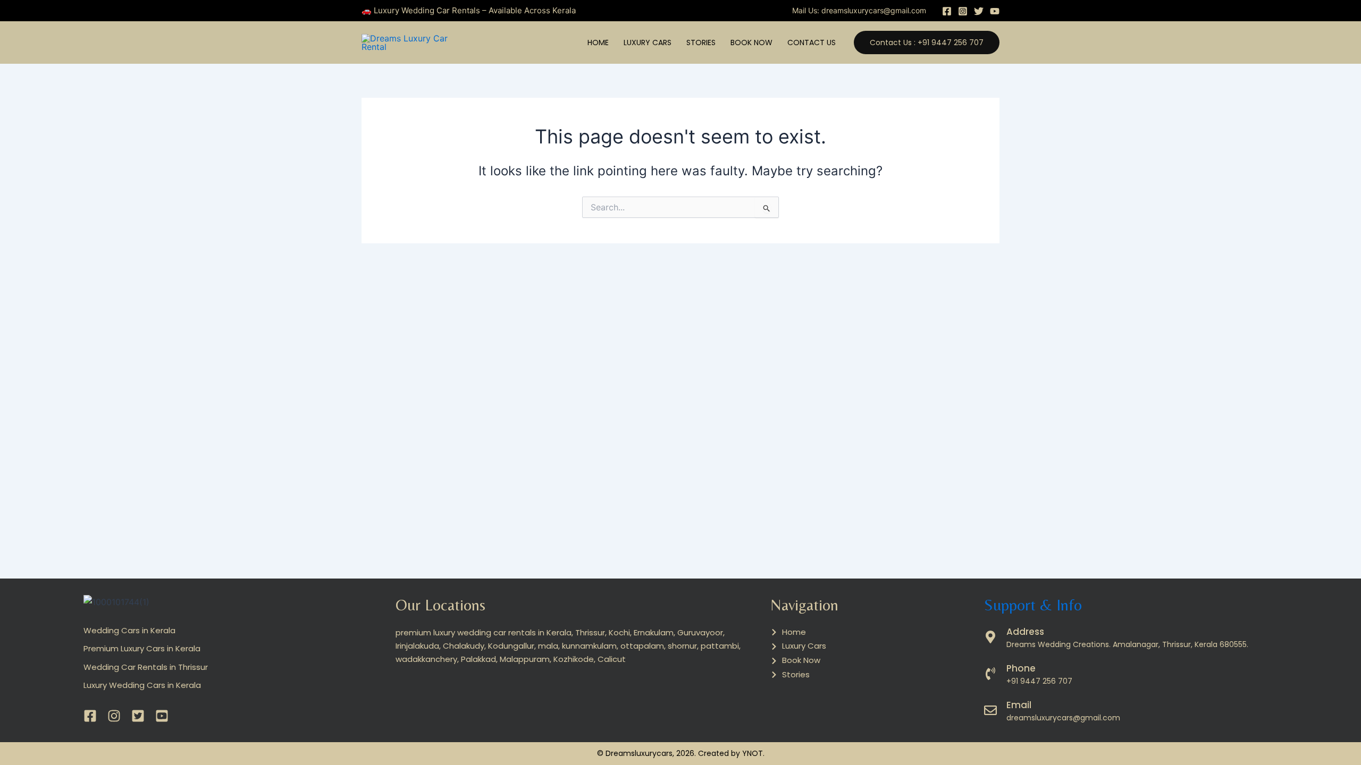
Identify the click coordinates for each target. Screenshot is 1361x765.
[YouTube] (994, 11)
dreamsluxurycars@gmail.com (873, 10)
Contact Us (811, 42)
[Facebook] (947, 11)
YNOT (752, 753)
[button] (926, 42)
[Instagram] (963, 11)
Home (598, 42)
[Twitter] (979, 11)
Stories (701, 42)
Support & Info (1033, 605)
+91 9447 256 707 (1039, 681)
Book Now (751, 42)
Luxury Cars (647, 42)
